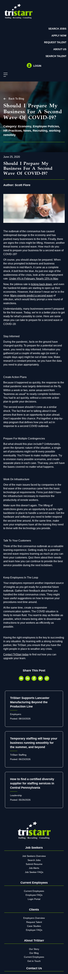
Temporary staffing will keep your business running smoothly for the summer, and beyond (33, 743)
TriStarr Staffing (18, 754)
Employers (15, 714)
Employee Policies (46, 126)
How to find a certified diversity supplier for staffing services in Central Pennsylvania (32, 783)
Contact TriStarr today (16, 654)
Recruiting (40, 130)
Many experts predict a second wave (31, 295)
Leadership (16, 795)
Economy (24, 126)
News (27, 130)
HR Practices (12, 130)
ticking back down (41, 284)
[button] (4, 75)
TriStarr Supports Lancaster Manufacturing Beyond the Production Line (29, 702)
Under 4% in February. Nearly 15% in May (33, 278)
